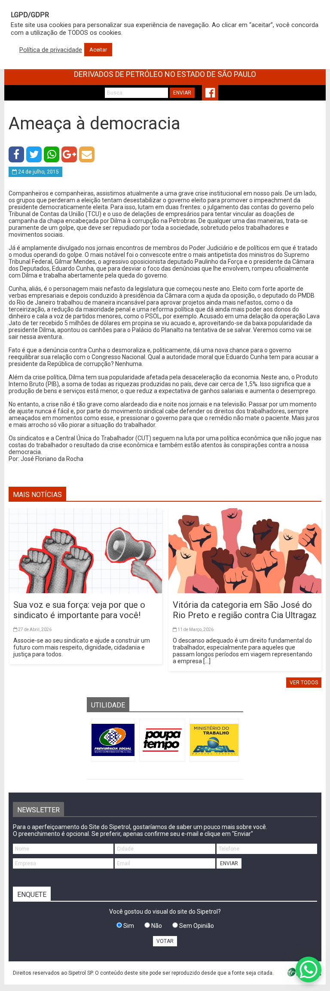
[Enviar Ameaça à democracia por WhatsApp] (51, 154)
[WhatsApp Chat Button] (308, 969)
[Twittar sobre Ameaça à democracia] (34, 154)
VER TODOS (304, 683)
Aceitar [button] (98, 49)
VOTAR (165, 941)
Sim (128, 925)
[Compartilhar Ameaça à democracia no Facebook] (16, 154)
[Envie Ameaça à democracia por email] (87, 154)
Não (156, 925)
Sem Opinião (196, 925)
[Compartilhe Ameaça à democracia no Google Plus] (69, 154)
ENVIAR (182, 93)
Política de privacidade (50, 50)
